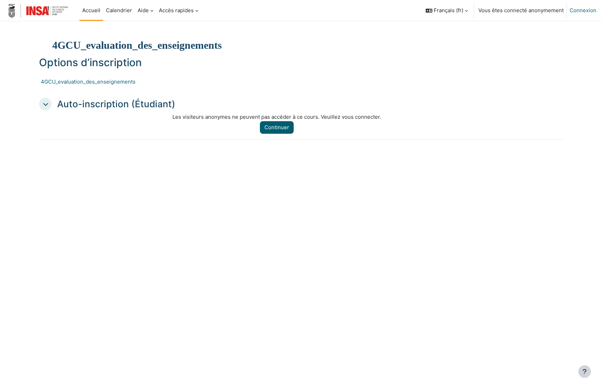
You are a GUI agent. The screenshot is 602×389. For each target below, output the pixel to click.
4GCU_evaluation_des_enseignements (88, 81)
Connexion (583, 10)
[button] (446, 10)
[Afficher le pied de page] (584, 371)
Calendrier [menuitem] (119, 10)
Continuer (276, 127)
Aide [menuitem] (143, 10)
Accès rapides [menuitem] (176, 10)
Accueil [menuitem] (91, 10)
